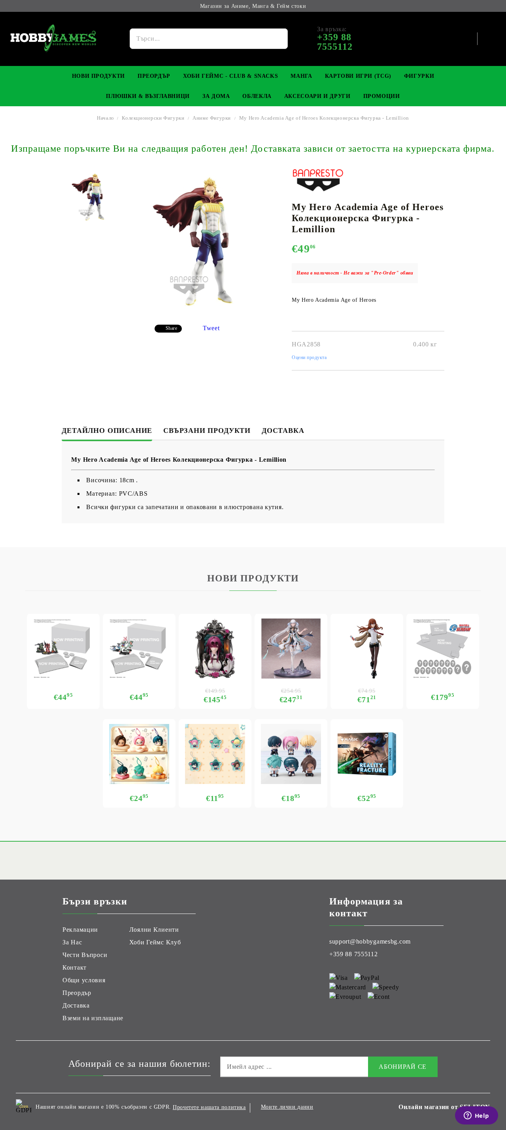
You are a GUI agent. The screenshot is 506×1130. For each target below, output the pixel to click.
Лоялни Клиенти (154, 929)
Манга (301, 76)
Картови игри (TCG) (358, 76)
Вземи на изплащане (92, 1018)
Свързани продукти (207, 430)
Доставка (283, 430)
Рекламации (80, 929)
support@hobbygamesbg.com (370, 941)
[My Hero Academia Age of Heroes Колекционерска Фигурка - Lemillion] (90, 197)
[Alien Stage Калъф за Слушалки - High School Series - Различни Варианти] (139, 754)
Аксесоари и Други (317, 96)
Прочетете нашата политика (209, 1107)
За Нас (72, 942)
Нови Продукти (98, 76)
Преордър (154, 76)
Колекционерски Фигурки (153, 118)
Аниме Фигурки (212, 118)
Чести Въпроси (84, 954)
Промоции (381, 96)
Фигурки (419, 76)
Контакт (74, 967)
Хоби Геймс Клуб (155, 942)
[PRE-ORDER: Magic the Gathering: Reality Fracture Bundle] (367, 754)
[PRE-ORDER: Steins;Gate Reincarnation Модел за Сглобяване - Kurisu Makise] (367, 649)
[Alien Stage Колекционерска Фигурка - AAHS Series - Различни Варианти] (291, 754)
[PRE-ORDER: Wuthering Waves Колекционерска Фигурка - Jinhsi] (291, 649)
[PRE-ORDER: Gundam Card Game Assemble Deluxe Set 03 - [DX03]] (443, 649)
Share (171, 328)
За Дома (216, 96)
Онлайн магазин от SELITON (444, 1107)
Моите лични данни (287, 1107)
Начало (105, 118)
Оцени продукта (309, 357)
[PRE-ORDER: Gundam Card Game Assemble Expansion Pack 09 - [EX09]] (139, 649)
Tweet (211, 328)
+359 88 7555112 (353, 954)
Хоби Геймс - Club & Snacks (230, 76)
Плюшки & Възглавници (148, 96)
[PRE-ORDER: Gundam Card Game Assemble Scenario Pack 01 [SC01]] (63, 649)
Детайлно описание (107, 430)
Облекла (256, 96)
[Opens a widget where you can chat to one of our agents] (476, 1116)
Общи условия (84, 980)
